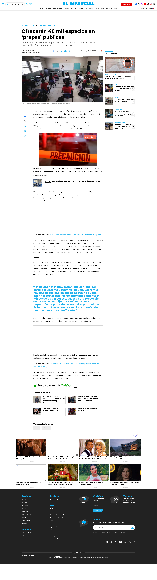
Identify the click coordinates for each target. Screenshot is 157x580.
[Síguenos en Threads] (151, 4)
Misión (52, 521)
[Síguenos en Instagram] (142, 4)
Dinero (24, 508)
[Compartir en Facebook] (53, 51)
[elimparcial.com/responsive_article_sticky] (156, 570)
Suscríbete (126, 4)
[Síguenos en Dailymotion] (154, 4)
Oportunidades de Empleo (59, 527)
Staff (51, 509)
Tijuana (41, 26)
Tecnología (26, 520)
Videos (24, 536)
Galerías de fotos (28, 533)
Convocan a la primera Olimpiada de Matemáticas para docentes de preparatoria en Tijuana (54, 399)
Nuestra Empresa (56, 524)
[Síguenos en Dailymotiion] (134, 542)
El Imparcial (29, 26)
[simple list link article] (120, 65)
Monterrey (79, 8)
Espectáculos (26, 514)
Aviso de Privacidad (57, 515)
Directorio (53, 530)
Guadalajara (68, 8)
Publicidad (54, 539)
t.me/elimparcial (128, 498)
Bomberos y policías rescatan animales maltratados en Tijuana (75, 235)
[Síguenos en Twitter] (139, 4)
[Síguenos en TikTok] (148, 4)
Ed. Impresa (99, 8)
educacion (46, 428)
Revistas (109, 8)
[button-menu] (2, 4)
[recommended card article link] (37, 183)
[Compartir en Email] (65, 51)
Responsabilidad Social (58, 518)
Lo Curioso (25, 505)
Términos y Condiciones (119, 532)
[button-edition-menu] (138, 8)
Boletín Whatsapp (56, 499)
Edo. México (57, 8)
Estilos (24, 517)
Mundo (24, 502)
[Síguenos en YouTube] (145, 4)
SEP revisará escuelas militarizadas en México (52, 409)
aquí (75, 387)
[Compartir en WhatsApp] (49, 51)
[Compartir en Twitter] (57, 51)
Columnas (89, 8)
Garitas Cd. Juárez (146, 8)
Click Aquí (98, 510)
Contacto (53, 533)
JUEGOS (41, 8)
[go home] (28, 555)
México (24, 499)
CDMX (48, 8)
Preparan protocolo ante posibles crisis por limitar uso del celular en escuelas (88, 399)
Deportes (25, 511)
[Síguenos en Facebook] (136, 4)
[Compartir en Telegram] (61, 51)
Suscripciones (55, 536)
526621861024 (98, 498)
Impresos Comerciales (58, 512)
